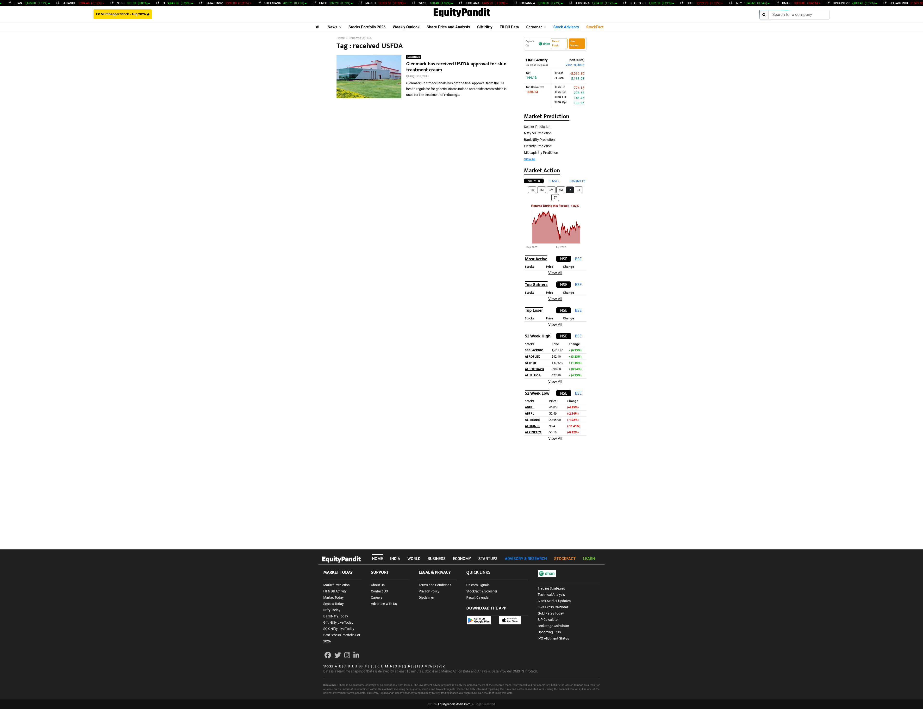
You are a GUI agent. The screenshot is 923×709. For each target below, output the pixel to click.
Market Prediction (336, 585)
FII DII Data (509, 27)
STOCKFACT (565, 558)
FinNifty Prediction (538, 146)
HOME (377, 558)
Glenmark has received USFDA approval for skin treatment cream (456, 67)
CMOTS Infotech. (525, 671)
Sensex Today (333, 604)
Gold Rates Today (551, 613)
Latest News (413, 57)
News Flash (555, 43)
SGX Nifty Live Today (338, 629)
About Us (378, 585)
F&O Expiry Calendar (553, 607)
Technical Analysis (551, 595)
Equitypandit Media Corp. (454, 704)
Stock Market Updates (554, 601)
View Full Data (575, 65)
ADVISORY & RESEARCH (526, 558)
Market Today (333, 597)
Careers (376, 597)
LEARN (589, 558)
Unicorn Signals (477, 585)
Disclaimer (426, 597)
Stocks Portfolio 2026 (367, 27)
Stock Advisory (566, 27)
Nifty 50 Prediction (538, 133)
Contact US (379, 591)
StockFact (594, 27)
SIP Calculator (548, 620)
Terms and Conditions (435, 585)
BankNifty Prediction (539, 140)
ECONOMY (462, 558)
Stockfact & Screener (481, 591)
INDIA (395, 558)
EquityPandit (461, 13)
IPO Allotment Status (553, 638)
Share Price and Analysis (448, 27)
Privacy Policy (429, 591)
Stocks (328, 666)
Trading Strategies (551, 588)
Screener (534, 27)
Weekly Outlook (406, 27)
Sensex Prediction (537, 127)
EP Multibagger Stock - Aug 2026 (121, 14)
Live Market (574, 43)
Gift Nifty (485, 27)
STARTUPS (488, 558)
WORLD (413, 558)
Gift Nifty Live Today (338, 622)
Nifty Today (331, 610)
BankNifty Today (335, 616)
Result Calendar (478, 597)
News (332, 27)
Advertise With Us (384, 604)
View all (529, 159)
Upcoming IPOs (549, 632)
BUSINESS (437, 558)
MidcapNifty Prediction (541, 153)
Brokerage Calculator (553, 626)
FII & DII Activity (335, 591)
